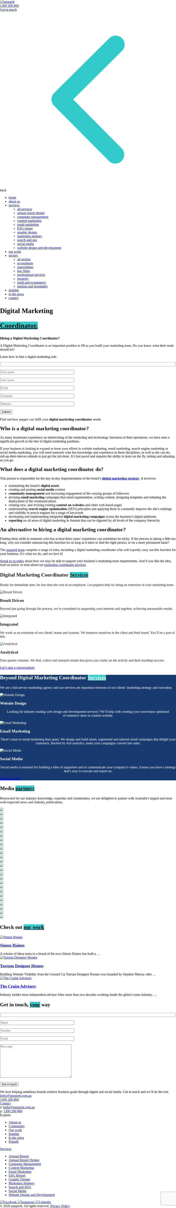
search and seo (27, 240)
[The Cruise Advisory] (88, 978)
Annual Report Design (24, 1160)
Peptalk (14, 1141)
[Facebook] (9, 1202)
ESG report (25, 228)
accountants (25, 263)
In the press (16, 1138)
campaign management (32, 217)
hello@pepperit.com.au (16, 1095)
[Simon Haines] (88, 937)
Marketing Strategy (22, 1183)
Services (5, 1149)
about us (14, 201)
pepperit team (15, 550)
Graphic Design (19, 1179)
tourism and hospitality (32, 286)
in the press (16, 294)
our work (15, 251)
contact (13, 298)
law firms (23, 271)
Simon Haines (12, 945)
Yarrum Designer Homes (21, 966)
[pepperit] (7, 2)
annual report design (31, 213)
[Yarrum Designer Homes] (88, 958)
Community (17, 1126)
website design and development (39, 248)
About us (15, 1122)
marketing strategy (29, 236)
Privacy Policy (60, 1206)
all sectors (23, 259)
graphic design (27, 232)
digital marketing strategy (120, 478)
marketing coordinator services (65, 565)
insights (14, 290)
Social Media (17, 1191)
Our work (15, 1130)
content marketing (29, 221)
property (23, 278)
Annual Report (19, 1156)
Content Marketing (21, 1168)
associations (25, 267)
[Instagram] (26, 1202)
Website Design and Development (32, 1195)
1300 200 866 (9, 6)
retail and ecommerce (31, 282)
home (12, 197)
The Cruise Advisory (18, 986)
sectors (13, 255)
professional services (31, 275)
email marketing (28, 224)
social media (25, 244)
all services (24, 209)
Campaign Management (25, 1164)
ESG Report (17, 1175)
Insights (14, 1134)
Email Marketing (20, 1171)
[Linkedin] (43, 1202)
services (14, 205)
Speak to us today (12, 561)
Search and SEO (20, 1187)
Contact (5, 1103)
